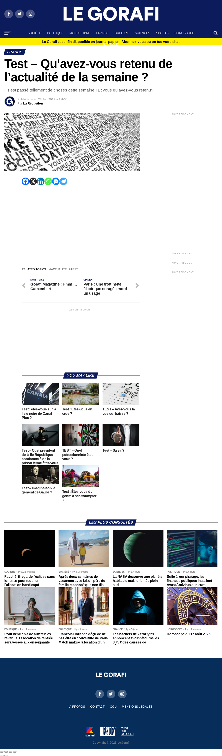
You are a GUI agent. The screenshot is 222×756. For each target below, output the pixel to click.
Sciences (142, 33)
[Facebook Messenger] (56, 181)
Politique (55, 33)
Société (34, 33)
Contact (97, 706)
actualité (59, 269)
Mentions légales (137, 706)
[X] (33, 181)
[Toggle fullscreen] (10, 752)
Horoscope (184, 33)
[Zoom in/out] (14, 752)
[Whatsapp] (48, 181)
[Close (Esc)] (1, 752)
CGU (113, 706)
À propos (77, 706)
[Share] (6, 752)
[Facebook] (25, 181)
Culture (122, 33)
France (102, 33)
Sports (162, 33)
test (74, 269)
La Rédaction (33, 103)
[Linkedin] (40, 181)
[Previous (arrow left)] (1, 755)
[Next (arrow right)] (6, 755)
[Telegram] (63, 181)
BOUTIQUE (111, 44)
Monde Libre (79, 33)
